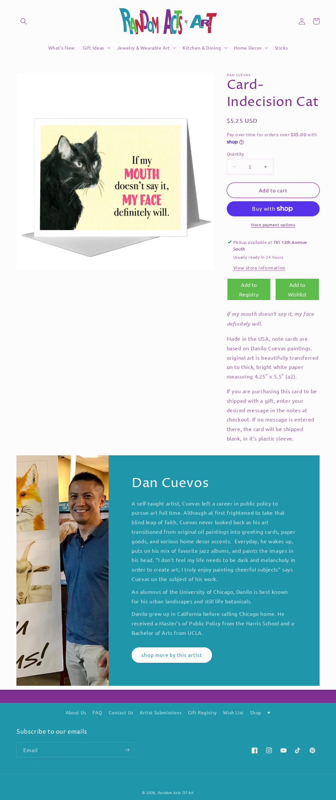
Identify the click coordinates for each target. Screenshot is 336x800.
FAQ (97, 712)
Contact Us (121, 712)
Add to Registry (249, 289)
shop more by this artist (171, 655)
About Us (76, 712)
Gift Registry (202, 712)
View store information (259, 267)
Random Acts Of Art (176, 792)
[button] (23, 21)
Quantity (235, 154)
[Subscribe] (127, 750)
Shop (255, 712)
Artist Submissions (160, 712)
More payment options (273, 224)
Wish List (233, 712)
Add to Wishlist (297, 289)
